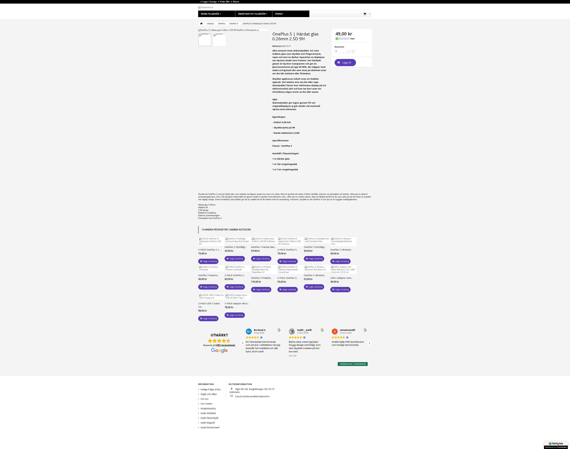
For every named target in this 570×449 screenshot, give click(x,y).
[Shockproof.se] (205, 7)
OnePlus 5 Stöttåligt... (236, 246)
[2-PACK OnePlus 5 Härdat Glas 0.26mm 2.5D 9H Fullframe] (290, 241)
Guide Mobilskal (208, 413)
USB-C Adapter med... (341, 277)
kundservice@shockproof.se (256, 396)
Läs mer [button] (293, 356)
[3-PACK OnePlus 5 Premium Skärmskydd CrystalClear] (290, 270)
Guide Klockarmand (209, 427)
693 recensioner (225, 345)
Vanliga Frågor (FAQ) (210, 389)
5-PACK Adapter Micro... (237, 303)
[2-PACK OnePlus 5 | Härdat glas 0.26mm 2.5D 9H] (211, 241)
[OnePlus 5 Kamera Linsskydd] (211, 268)
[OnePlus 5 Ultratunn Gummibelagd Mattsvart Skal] (343, 241)
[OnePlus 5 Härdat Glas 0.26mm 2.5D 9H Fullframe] (264, 240)
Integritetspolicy (208, 408)
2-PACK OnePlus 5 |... (209, 249)
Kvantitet (339, 46)
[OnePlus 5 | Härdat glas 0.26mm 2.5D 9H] (204, 39)
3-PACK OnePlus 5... (287, 277)
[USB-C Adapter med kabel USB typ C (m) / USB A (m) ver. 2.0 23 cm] (343, 270)
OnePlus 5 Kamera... (208, 275)
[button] (369, 343)
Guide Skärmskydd (209, 417)
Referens (276, 46)
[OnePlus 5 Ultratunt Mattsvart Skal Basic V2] (317, 268)
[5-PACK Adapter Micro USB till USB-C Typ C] (238, 296)
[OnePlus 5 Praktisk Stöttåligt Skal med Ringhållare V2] (264, 270)
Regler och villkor (208, 394)
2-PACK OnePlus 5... (287, 249)
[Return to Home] (201, 24)
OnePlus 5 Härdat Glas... (263, 246)
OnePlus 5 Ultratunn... (341, 249)
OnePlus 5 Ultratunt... (315, 275)
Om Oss (204, 398)
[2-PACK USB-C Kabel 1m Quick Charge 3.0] (211, 296)
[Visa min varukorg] (366, 14)
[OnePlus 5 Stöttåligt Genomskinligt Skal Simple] (238, 240)
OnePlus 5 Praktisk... (261, 277)
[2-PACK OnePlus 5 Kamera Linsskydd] (238, 268)
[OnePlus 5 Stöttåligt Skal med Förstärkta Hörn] (317, 240)
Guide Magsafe (207, 422)
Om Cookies (206, 403)
